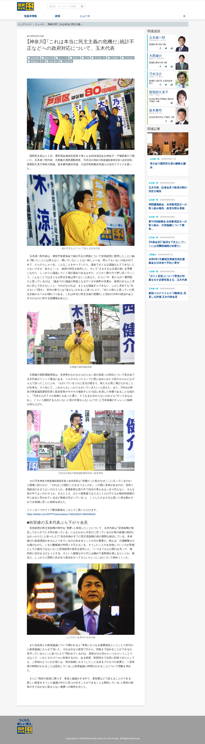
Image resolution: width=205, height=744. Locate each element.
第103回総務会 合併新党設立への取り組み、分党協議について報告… (168, 224)
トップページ (24, 24)
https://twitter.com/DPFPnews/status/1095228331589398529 (61, 514)
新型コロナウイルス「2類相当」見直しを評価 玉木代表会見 (167, 294)
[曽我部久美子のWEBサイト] (171, 102)
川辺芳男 (67, 61)
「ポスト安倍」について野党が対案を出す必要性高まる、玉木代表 (168, 277)
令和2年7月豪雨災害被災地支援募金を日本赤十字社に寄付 (167, 260)
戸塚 (86, 57)
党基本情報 (30, 16)
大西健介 (115, 57)
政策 (57, 16)
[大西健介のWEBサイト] (171, 66)
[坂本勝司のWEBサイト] (171, 121)
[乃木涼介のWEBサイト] (171, 84)
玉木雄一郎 (100, 57)
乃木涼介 (129, 57)
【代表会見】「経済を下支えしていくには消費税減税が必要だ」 (167, 243)
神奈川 (76, 57)
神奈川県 (49, 57)
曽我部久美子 (37, 61)
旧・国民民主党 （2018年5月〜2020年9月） (25, 6)
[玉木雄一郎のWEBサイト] (171, 48)
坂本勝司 (53, 61)
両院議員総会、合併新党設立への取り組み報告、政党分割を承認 (168, 206)
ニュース (85, 16)
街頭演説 (35, 57)
